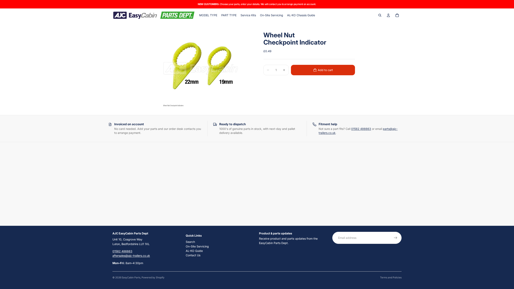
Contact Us (193, 255)
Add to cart (325, 70)
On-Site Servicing (197, 246)
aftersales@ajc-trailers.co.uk (131, 255)
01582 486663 (361, 128)
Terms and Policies (391, 277)
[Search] (379, 15)
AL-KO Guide (194, 250)
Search (190, 241)
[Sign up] (395, 238)
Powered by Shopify (153, 277)
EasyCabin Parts (131, 277)
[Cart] (397, 15)
